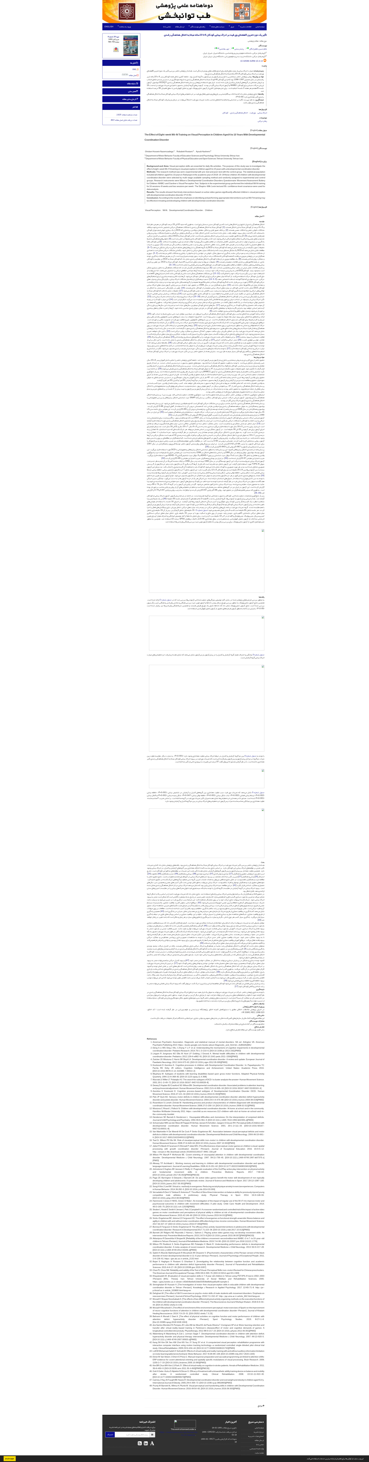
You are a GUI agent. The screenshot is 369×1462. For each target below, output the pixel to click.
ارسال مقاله (179, 27)
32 (163, 458)
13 (149, 296)
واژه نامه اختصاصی (257, 1449)
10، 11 (172, 265)
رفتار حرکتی (262, 121)
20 (149, 314)
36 (165, 499)
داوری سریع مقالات (229, 1428)
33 (262, 475)
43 (162, 911)
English (109, 27)
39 (176, 874)
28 (170, 343)
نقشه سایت (259, 1453)
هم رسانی (132, 91)
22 (168, 331)
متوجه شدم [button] (9, 1458)
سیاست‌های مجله (217, 27)
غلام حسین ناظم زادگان (258, 49)
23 (238, 337)
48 (218, 972)
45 (205, 926)
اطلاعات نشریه (245, 27)
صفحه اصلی (260, 27)
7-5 (149, 247)
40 (159, 874)
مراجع (260, 1406)
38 (194, 874)
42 (199, 903)
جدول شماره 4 (250, 756)
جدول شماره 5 (258, 792)
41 (235, 885)
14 (211, 279)
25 (149, 337)
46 (202, 943)
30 (162, 412)
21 (172, 322)
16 (183, 288)
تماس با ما (167, 27)
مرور (232, 27)
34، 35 (257, 493)
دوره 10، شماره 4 (113, 36)
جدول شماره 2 (166, 600)
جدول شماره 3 (258, 655)
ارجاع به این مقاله (129, 99)
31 (170, 415)
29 (160, 369)
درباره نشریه (259, 1432)
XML (134, 69)
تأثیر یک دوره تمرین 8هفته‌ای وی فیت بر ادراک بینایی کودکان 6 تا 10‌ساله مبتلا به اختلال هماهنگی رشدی (215, 34)
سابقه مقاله (131, 83)
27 (213, 340)
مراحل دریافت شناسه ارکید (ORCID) (222, 1432)
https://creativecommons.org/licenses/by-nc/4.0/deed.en (179, 1433)
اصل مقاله (259, 216)
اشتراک (110, 1434)
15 (229, 285)
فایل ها (133, 63)
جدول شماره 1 (202, 510)
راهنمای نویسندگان (197, 27)
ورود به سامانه (125, 27)
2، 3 (155, 253)
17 (181, 291)
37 (211, 874)
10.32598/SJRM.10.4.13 (251, 61)
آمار (134, 107)
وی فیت (253, 113)
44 (259, 920)
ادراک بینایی (262, 113)
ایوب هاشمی (224, 49)
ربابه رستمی (239, 49)
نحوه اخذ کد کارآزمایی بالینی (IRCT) (223, 1439)
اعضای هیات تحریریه (256, 1436)
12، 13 (216, 273)
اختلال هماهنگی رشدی (239, 113)
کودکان (225, 113)
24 (172, 337)
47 (187, 960)
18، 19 (196, 296)
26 (239, 340)
